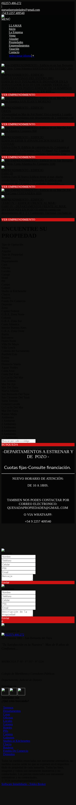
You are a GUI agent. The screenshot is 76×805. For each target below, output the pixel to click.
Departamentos (12, 710)
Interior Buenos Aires (13, 327)
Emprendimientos (19, 45)
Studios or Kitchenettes (16, 740)
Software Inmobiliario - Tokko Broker (23, 784)
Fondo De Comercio (13, 301)
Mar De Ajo (8, 384)
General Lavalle (10, 404)
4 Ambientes (8, 430)
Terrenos (8, 707)
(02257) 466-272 (14, 634)
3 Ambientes (8, 427)
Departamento (9, 261)
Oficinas (8, 717)
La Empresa (16, 32)
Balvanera (7, 337)
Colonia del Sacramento (15, 350)
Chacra (5, 294)
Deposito (6, 304)
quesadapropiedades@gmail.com (20, 9)
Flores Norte (8, 340)
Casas (6, 714)
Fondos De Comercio (15, 750)
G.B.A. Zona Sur (11, 321)
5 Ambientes (8, 434)
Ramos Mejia (9, 414)
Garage (5, 274)
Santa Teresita (9, 400)
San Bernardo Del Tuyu (15, 394)
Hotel (4, 277)
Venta (12, 35)
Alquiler (13, 38)
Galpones (8, 737)
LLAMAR (15, 25)
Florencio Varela (11, 364)
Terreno (6, 257)
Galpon (5, 287)
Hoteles (7, 727)
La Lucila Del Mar (12, 377)
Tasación (14, 48)
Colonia (6, 317)
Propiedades (16, 42)
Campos (8, 734)
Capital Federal (10, 311)
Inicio (12, 28)
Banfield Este (9, 354)
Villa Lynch (8, 347)
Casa (4, 264)
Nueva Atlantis (10, 390)
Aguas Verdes (9, 367)
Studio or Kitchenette (13, 291)
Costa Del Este (10, 374)
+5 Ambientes (9, 437)
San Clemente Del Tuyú (15, 397)
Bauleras (8, 747)
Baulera (6, 297)
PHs (5, 730)
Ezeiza (5, 357)
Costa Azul (7, 370)
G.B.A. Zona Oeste (12, 331)
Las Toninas (8, 380)
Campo (5, 284)
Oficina (5, 267)
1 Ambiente (8, 420)
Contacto (14, 52)
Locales (6, 271)
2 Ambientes (8, 424)
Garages (8, 724)
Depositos (9, 754)
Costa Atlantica (10, 324)
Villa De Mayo (10, 344)
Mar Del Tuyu (9, 387)
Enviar (5, 582)
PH (3, 281)
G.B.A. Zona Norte (12, 314)
